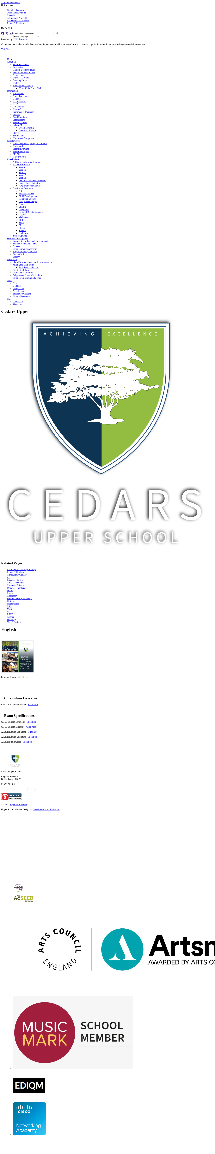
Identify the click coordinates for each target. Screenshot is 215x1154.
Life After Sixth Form (23, 272)
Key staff (17, 109)
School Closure (20, 122)
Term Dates (18, 135)
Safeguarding (19, 120)
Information (12, 91)
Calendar (11, 15)
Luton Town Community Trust (27, 278)
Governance (18, 106)
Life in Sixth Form (21, 270)
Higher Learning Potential (25, 251)
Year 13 (22, 178)
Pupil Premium (20, 117)
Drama (22, 204)
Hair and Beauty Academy (31, 212)
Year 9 (22, 167)
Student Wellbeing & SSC (25, 243)
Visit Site (5, 49)
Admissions (18, 93)
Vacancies (17, 304)
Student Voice (19, 254)
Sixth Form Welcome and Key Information (32, 262)
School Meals (19, 125)
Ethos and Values (21, 64)
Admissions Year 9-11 (17, 18)
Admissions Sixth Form (18, 20)
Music (21, 222)
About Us (11, 62)
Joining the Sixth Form (23, 264)
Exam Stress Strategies (29, 183)
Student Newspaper (22, 293)
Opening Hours (20, 80)
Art (20, 191)
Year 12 (22, 175)
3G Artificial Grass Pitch (30, 88)
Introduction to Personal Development (30, 241)
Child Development (28, 196)
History (22, 214)
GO (53, 33)
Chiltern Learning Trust (24, 70)
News (9, 280)
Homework (18, 146)
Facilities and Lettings (23, 85)
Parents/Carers (13, 141)
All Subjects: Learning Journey (27, 162)
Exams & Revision (15, 23)
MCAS (16, 154)
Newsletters (18, 291)
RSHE (22, 228)
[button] (14, 28)
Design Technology (28, 201)
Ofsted (16, 83)
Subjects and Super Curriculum (27, 275)
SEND (16, 133)
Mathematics (24, 217)
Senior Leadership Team (24, 72)
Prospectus (18, 67)
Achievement (19, 75)
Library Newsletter (21, 296)
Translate (23, 39)
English (22, 207)
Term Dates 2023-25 (16, 12)
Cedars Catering (26, 127)
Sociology (23, 233)
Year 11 (22, 172)
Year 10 (22, 170)
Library (16, 257)
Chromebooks (19, 156)
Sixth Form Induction (28, 267)
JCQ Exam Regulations (30, 185)
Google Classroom (15, 10)
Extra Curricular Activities (25, 249)
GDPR (16, 104)
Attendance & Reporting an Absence (30, 143)
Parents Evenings (21, 149)
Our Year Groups (21, 77)
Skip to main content (10, 2)
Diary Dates (18, 288)
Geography (24, 209)
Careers (16, 246)
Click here (24, 677)
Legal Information (18, 804)
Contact (10, 299)
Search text (18, 33)
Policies (16, 114)
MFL (21, 220)
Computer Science (27, 199)
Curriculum (13, 159)
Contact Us (18, 301)
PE (20, 225)
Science (22, 230)
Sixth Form (12, 259)
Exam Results (19, 101)
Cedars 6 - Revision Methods (32, 180)
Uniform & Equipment (23, 138)
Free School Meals (27, 130)
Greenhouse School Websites (46, 809)
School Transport (21, 151)
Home (10, 59)
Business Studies (26, 193)
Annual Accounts (21, 96)
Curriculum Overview (23, 188)
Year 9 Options (20, 235)
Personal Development (17, 238)
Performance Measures (23, 112)
